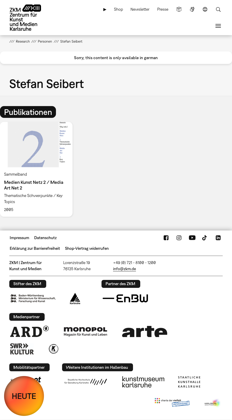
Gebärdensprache (192, 9)
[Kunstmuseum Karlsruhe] (143, 382)
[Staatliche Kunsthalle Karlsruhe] (189, 382)
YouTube (192, 238)
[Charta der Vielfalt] (172, 403)
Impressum (19, 237)
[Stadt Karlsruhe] (75, 298)
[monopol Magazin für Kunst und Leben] (85, 331)
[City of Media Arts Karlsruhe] (213, 403)
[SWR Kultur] (22, 348)
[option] (38, 169)
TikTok (205, 238)
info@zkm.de (124, 268)
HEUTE (24, 396)
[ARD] (29, 331)
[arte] (144, 331)
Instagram (179, 238)
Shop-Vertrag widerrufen (87, 248)
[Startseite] (29, 17)
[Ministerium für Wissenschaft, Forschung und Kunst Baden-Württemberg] (33, 298)
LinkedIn (218, 238)
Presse (162, 9)
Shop (118, 9)
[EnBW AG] (125, 298)
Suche (218, 9)
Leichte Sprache (179, 9)
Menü (218, 26)
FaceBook (166, 238)
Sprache (205, 9)
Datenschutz (45, 237)
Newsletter (140, 9)
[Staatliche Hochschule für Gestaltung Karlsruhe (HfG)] (85, 382)
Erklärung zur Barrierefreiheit (35, 248)
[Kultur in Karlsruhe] (53, 348)
